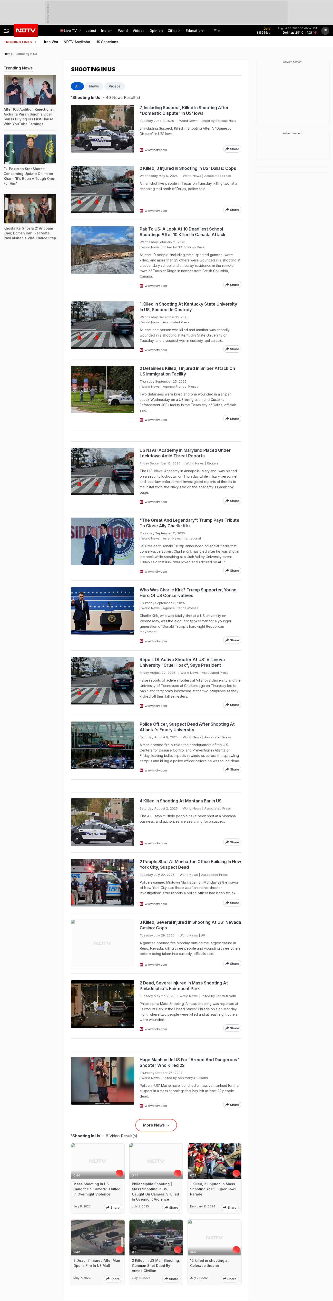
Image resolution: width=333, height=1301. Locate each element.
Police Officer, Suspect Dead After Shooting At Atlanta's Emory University (187, 727)
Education (194, 31)
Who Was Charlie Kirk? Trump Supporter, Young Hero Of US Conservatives (188, 593)
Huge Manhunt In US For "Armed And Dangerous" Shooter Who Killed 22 (189, 1062)
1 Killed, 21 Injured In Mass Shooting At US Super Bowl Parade (213, 1189)
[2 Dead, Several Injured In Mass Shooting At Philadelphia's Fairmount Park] (102, 1006)
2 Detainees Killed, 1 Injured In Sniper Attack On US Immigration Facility (187, 371)
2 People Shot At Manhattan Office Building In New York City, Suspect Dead (190, 864)
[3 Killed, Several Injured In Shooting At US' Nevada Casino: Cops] (102, 943)
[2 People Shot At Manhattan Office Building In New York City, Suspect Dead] (102, 882)
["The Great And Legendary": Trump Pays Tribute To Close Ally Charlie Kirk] (102, 546)
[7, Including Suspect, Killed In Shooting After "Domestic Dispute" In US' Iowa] (102, 129)
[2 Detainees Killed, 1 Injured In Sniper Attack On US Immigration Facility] (102, 394)
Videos (139, 31)
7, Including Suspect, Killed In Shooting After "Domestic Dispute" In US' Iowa (184, 110)
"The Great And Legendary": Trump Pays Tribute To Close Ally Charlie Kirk (189, 523)
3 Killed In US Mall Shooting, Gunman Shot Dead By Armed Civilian (156, 1265)
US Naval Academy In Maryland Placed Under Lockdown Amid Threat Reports (185, 453)
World (123, 31)
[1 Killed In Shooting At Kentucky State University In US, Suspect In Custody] (102, 327)
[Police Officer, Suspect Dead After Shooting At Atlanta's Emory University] (102, 747)
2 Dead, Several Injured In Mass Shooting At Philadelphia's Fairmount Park (184, 986)
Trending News (18, 68)
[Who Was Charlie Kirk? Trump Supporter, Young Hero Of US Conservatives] (102, 615)
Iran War (51, 42)
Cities (172, 31)
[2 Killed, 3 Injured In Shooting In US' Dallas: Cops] (102, 189)
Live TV (71, 31)
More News (154, 1125)
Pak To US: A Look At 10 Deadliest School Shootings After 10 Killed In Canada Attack (182, 232)
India (105, 31)
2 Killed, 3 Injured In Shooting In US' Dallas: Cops (188, 168)
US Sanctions (107, 42)
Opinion (156, 31)
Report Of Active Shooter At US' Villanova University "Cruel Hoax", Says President (182, 662)
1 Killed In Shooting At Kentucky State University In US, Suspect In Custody (188, 307)
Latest (91, 31)
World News (188, 121)
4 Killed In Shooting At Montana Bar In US (181, 801)
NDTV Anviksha (77, 42)
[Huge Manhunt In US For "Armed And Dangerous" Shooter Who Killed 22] (102, 1082)
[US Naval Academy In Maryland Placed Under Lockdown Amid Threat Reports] (102, 476)
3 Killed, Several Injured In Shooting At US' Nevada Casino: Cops (190, 925)
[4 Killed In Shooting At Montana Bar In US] (102, 822)
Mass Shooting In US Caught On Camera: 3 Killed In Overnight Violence (96, 1189)
